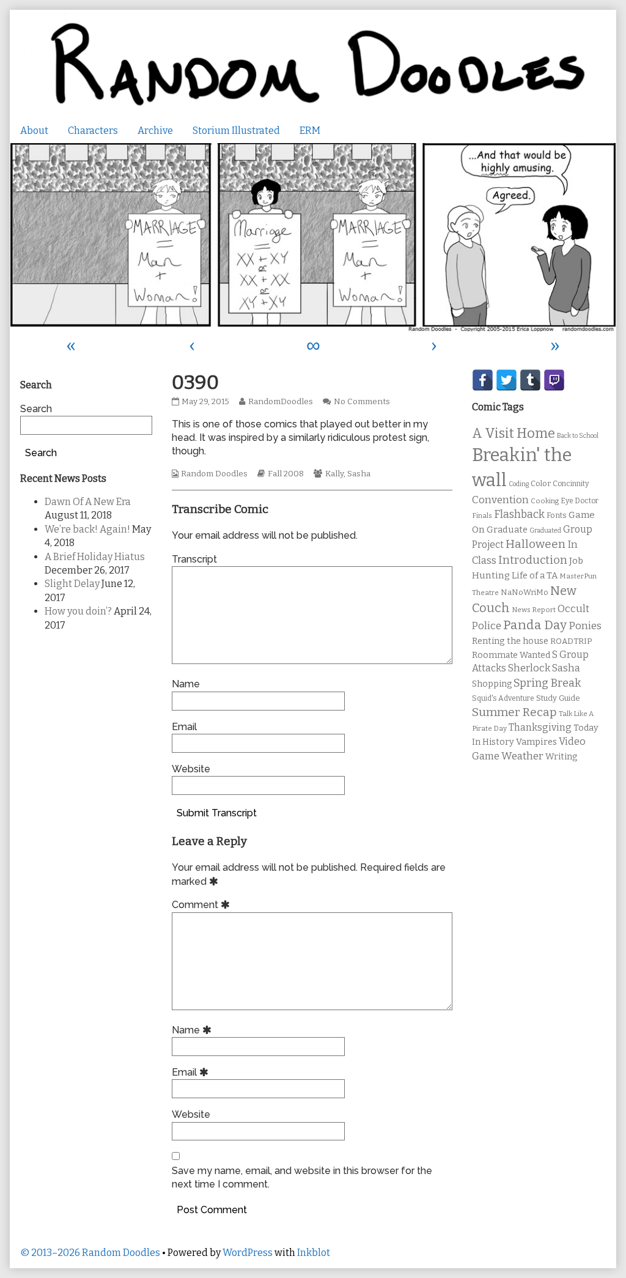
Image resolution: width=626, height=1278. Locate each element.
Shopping (492, 684)
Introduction (532, 560)
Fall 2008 (286, 474)
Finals (482, 515)
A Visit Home (513, 433)
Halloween (535, 544)
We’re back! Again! (87, 529)
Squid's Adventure (503, 698)
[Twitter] (506, 380)
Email (184, 727)
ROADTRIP (571, 641)
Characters (93, 130)
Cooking (545, 501)
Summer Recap (514, 712)
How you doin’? (78, 611)
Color (541, 483)
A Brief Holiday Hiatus (95, 557)
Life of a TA (535, 575)
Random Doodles (214, 474)
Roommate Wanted (511, 655)
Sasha (358, 474)
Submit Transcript (217, 813)
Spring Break (547, 683)
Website (191, 769)
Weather (522, 756)
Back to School (577, 436)
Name (186, 684)
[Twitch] (554, 380)
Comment (203, 904)
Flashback (519, 514)
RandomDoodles (280, 402)
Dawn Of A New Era (88, 502)
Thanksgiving (540, 727)
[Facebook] (482, 380)
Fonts (557, 515)
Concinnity (571, 483)
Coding (519, 484)
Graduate (507, 529)
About (34, 130)
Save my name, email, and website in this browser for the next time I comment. (302, 1177)
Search (36, 409)
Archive (155, 130)
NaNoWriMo (524, 592)
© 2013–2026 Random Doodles (90, 1252)
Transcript (194, 559)
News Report (534, 609)
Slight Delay (72, 583)
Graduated (545, 530)
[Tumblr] (530, 380)
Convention (500, 499)
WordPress (248, 1252)
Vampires (536, 741)
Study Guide (558, 698)
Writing (561, 757)
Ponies (585, 625)
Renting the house (510, 641)
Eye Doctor (579, 501)
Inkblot (313, 1252)
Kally (334, 474)
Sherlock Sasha (544, 668)
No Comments (362, 402)
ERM (310, 130)
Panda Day (535, 625)
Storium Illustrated (236, 130)
